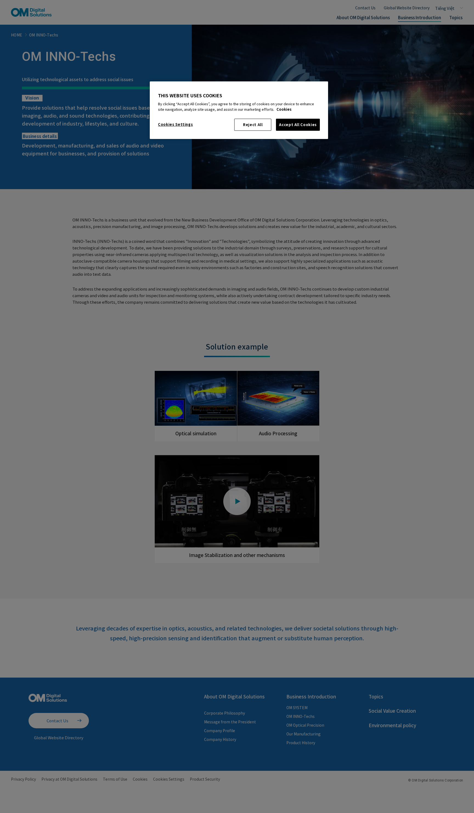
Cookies (284, 109)
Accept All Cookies (298, 124)
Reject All (253, 124)
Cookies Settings (175, 124)
